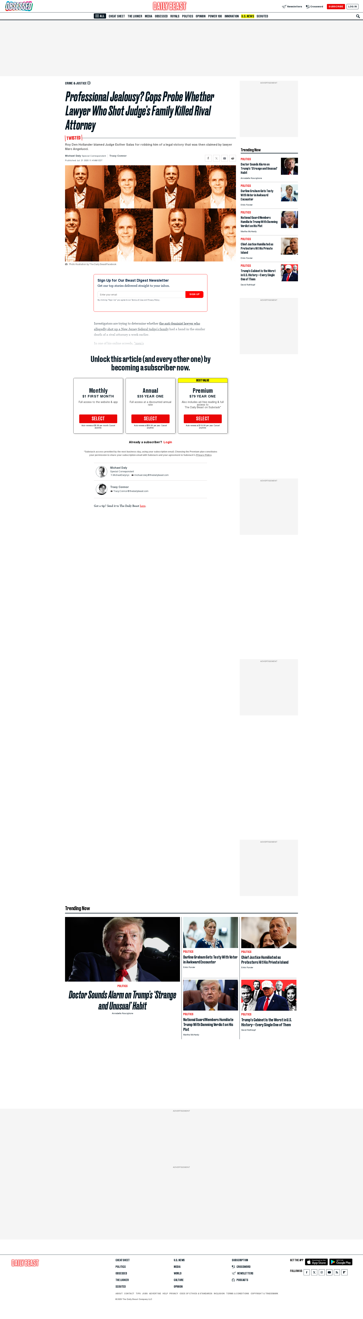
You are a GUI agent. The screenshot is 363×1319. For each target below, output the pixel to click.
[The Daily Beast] (170, 6)
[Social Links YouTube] (329, 1273)
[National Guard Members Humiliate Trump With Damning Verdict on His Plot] (289, 227)
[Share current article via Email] (224, 158)
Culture (179, 1280)
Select (98, 418)
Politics (187, 16)
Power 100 (215, 16)
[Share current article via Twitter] (216, 158)
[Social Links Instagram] (322, 1273)
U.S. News (247, 16)
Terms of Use (138, 300)
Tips (138, 1293)
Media (148, 16)
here (142, 505)
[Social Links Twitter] (314, 1273)
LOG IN (352, 6)
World (178, 1273)
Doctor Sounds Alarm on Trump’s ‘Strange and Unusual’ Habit (122, 1000)
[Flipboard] (344, 1273)
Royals (174, 16)
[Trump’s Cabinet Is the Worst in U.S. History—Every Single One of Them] (289, 280)
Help (165, 1293)
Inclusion (219, 1293)
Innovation (232, 16)
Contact (129, 1293)
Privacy (173, 1293)
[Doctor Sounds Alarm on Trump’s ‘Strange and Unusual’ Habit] (289, 173)
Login (168, 442)
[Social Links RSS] (337, 1273)
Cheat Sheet (117, 16)
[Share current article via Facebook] (208, 158)
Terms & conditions (237, 1293)
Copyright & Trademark (264, 1293)
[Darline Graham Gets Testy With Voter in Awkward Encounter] (289, 200)
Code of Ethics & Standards (196, 1293)
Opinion (201, 16)
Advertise (155, 1293)
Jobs (145, 1293)
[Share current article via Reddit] (232, 158)
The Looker (135, 16)
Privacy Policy (153, 300)
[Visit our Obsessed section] (31, 6)
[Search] (358, 16)
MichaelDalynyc (121, 475)
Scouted (262, 16)
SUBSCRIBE (336, 6)
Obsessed (161, 16)
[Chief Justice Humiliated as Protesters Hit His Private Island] (289, 253)
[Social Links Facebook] (307, 1273)
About (119, 1293)
